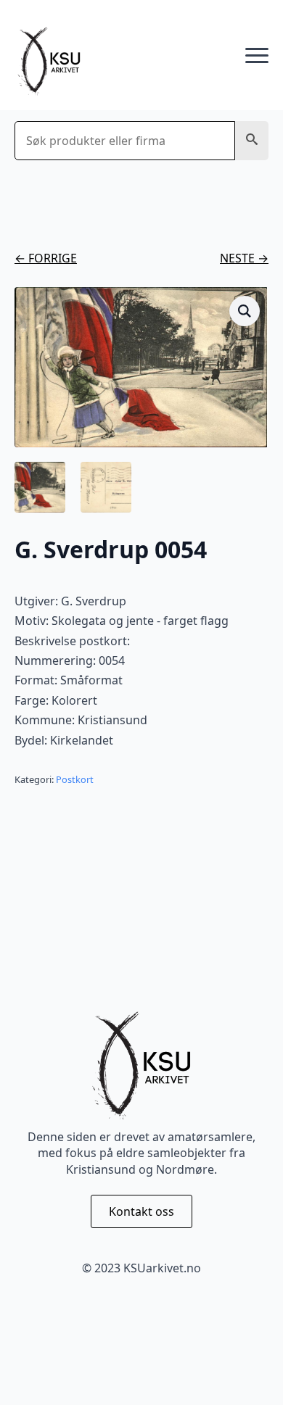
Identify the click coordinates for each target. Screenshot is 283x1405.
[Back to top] (246, 1369)
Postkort (75, 779)
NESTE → (244, 258)
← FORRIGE (46, 258)
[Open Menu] (256, 55)
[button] (251, 140)
